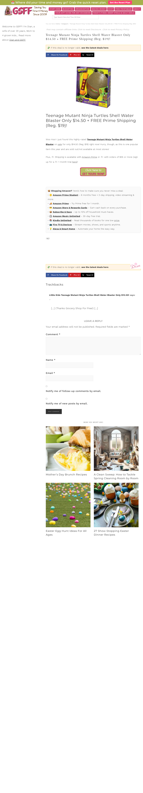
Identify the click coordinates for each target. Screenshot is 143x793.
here (74, 162)
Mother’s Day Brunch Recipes (66, 474)
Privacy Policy (122, 29)
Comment (53, 334)
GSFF (25, 10)
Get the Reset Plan (120, 2)
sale (60, 144)
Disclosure (96, 29)
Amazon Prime (89, 157)
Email (50, 373)
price (116, 220)
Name (50, 360)
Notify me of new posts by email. (67, 403)
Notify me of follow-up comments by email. (73, 391)
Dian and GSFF (17, 39)
